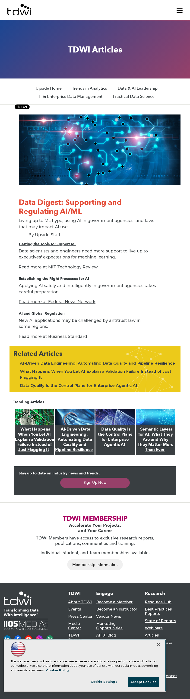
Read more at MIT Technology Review (58, 267)
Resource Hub (158, 602)
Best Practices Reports (158, 611)
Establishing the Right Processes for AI (54, 278)
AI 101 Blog (106, 635)
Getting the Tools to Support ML (47, 244)
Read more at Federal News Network (57, 301)
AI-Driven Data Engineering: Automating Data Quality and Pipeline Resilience (97, 363)
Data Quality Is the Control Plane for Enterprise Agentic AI (78, 385)
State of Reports (160, 621)
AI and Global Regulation (42, 313)
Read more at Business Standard (53, 336)
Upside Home (49, 88)
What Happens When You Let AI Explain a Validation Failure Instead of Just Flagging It (34, 439)
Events (74, 609)
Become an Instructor (116, 609)
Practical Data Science (134, 96)
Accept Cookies (143, 682)
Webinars (154, 628)
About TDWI (80, 602)
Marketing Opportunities (109, 625)
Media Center (74, 625)
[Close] (158, 644)
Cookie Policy (57, 670)
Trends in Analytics (89, 88)
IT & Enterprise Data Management (70, 96)
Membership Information (95, 564)
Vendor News (108, 616)
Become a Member (114, 602)
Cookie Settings (104, 681)
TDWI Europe (75, 637)
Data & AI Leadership (138, 88)
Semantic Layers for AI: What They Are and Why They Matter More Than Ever (156, 439)
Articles (152, 635)
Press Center (80, 616)
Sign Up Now (95, 482)
